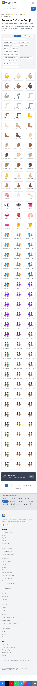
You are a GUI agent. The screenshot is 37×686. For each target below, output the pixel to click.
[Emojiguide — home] (9, 2)
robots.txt (13, 672)
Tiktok (3, 610)
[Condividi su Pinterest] (11, 683)
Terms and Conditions (8, 647)
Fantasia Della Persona (11, 54)
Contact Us (5, 658)
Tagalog (13, 507)
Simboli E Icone (6, 570)
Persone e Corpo (7, 532)
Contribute (5, 644)
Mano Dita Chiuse (19, 39)
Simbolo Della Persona (11, 67)
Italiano (5, 501)
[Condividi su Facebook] (2, 683)
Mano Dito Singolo (22, 45)
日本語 (13, 504)
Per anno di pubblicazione (10, 623)
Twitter (4, 602)
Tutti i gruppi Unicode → (9, 554)
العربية (25, 504)
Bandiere (4, 535)
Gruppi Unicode (18, 15)
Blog (3, 631)
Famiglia (7, 39)
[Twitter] (7, 525)
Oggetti (4, 538)
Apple (3, 591)
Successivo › (27, 485)
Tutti (17, 36)
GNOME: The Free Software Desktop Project (15, 661)
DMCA (4, 655)
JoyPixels (4, 607)
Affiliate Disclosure (7, 652)
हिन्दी (31, 504)
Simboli (4, 540)
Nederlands (13, 501)
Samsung (4, 605)
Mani (6, 48)
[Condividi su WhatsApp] (16, 683)
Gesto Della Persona (10, 57)
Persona (14, 48)
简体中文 (5, 504)
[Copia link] (30, 683)
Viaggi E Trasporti (7, 572)
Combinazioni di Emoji (8, 618)
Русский (30, 501)
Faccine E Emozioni (8, 575)
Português (22, 501)
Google (4, 594)
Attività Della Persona (11, 51)
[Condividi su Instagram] (25, 683)
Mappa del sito (6, 672)
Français (27, 498)
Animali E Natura (7, 578)
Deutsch (19, 498)
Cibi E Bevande (6, 581)
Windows (4, 599)
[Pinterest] (11, 525)
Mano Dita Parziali (23, 42)
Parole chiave (6, 620)
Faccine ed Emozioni (8, 546)
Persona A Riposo (26, 57)
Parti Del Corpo (27, 36)
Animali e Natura (7, 549)
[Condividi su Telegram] (20, 683)
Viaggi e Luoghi (6, 543)
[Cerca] (33, 9)
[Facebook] (3, 525)
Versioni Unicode (7, 626)
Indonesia (6, 507)
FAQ (3, 637)
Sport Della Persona (10, 64)
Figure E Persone (7, 562)
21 (19, 485)
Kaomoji (4, 634)
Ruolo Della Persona (10, 61)
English (5, 498)
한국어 (19, 504)
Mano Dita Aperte (9, 42)
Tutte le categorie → (8, 583)
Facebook (5, 596)
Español (12, 498)
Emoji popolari (6, 628)
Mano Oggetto (8, 45)
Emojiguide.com (5, 15)
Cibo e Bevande (7, 551)
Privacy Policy (6, 650)
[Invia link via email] (34, 683)
